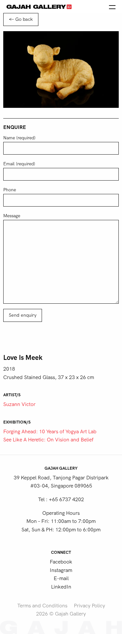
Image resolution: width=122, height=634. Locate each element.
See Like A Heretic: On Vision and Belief (48, 440)
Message (11, 216)
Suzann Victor (19, 404)
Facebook (61, 562)
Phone (9, 190)
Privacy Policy (89, 606)
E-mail (61, 578)
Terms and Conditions (42, 606)
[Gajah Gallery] (39, 6)
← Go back (21, 19)
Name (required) (19, 138)
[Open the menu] (112, 6)
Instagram (61, 570)
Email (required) (19, 164)
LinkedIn (61, 587)
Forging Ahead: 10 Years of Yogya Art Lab (49, 432)
